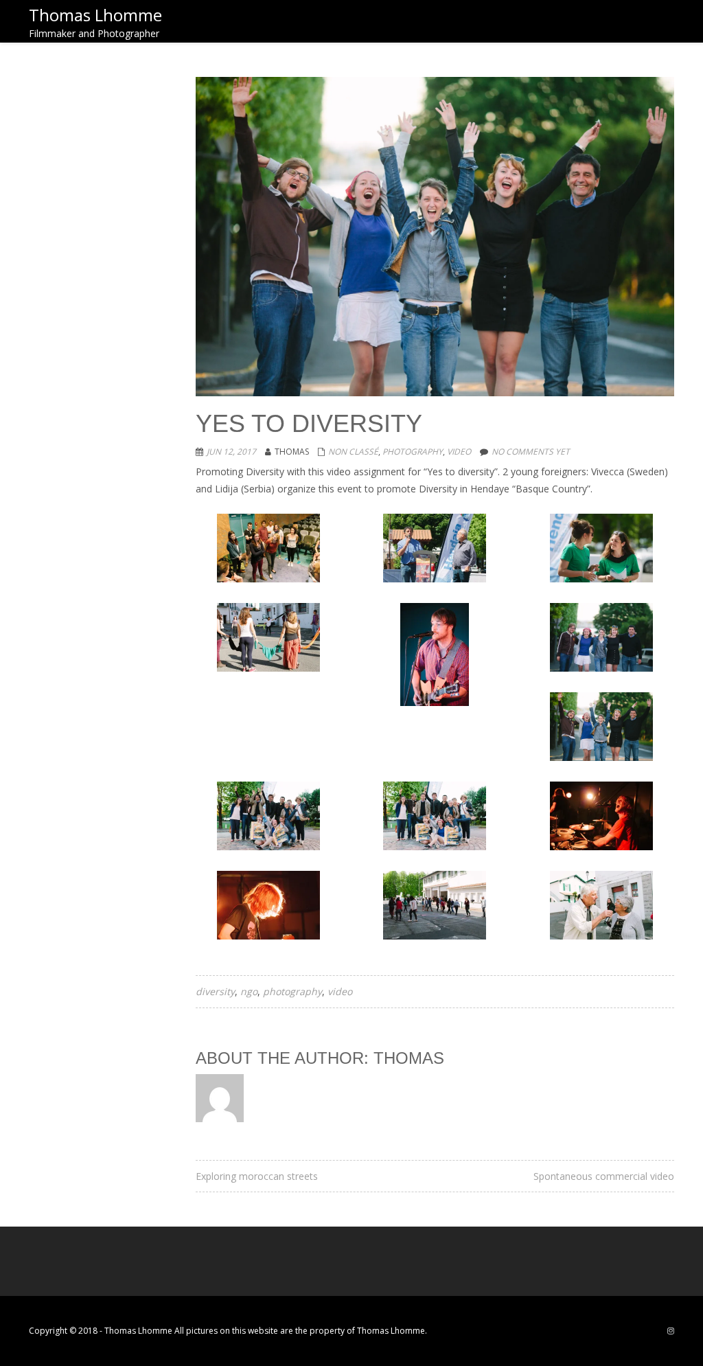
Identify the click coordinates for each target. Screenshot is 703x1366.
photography (412, 451)
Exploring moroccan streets (257, 1176)
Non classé (353, 451)
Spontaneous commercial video (603, 1176)
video (459, 451)
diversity (215, 991)
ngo (248, 991)
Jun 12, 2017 (231, 451)
